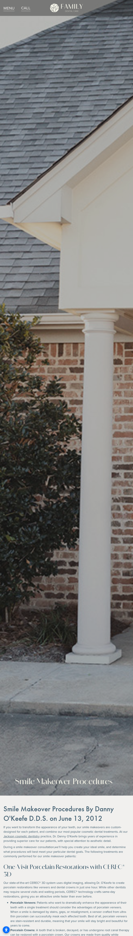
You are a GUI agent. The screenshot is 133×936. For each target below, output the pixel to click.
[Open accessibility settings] (6, 929)
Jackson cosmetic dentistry (21, 836)
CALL (25, 8)
